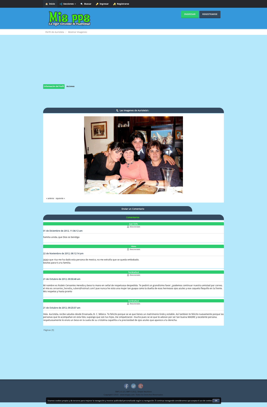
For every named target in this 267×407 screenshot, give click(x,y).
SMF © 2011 (131, 392)
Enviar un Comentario (133, 208)
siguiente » (60, 198)
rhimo (133, 246)
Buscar (87, 3)
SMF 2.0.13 (120, 392)
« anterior (50, 198)
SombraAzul (133, 272)
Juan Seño (133, 223)
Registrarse (122, 3)
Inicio (51, 3)
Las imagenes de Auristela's (134, 110)
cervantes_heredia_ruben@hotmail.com (73, 288)
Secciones (68, 3)
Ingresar (103, 3)
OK (216, 401)
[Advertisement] (133, 62)
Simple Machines (144, 392)
